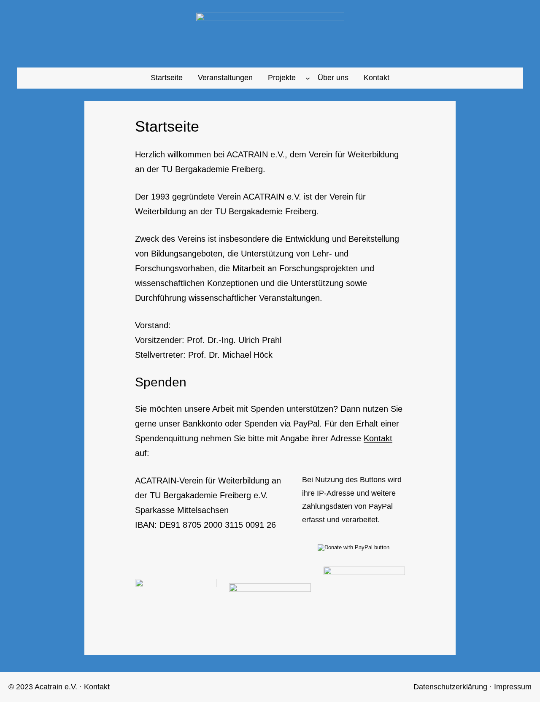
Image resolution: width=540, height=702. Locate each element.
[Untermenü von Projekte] (307, 78)
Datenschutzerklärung (450, 687)
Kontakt (378, 438)
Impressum (513, 687)
